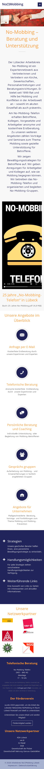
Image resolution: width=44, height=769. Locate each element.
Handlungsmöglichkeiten (24, 560)
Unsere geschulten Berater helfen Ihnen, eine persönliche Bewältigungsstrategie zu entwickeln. (24, 549)
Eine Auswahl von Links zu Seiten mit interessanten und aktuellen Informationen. (23, 589)
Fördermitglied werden (22, 723)
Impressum (12, 765)
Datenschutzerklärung (28, 765)
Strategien (14, 541)
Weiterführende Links (22, 581)
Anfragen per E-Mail (24, 688)
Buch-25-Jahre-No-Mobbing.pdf (22, 306)
